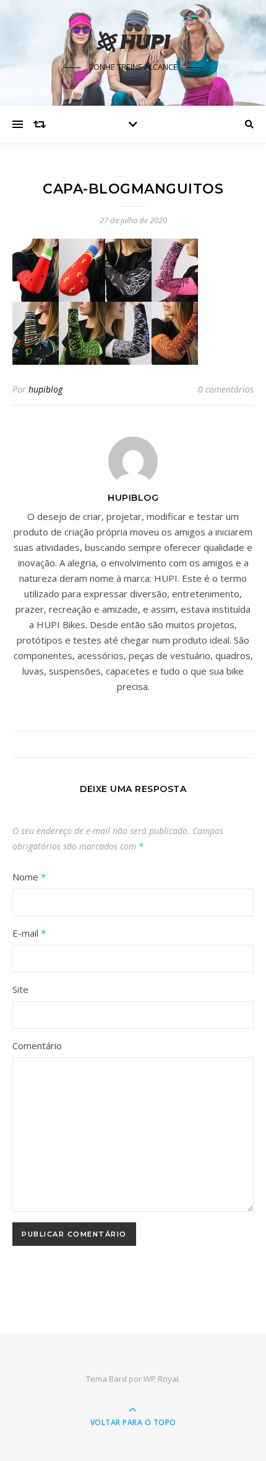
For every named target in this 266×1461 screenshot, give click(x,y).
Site (20, 989)
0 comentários (226, 389)
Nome (29, 877)
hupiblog (45, 389)
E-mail (29, 933)
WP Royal (161, 1378)
